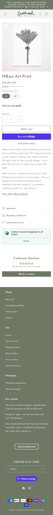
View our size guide (11, 105)
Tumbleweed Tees (22, 510)
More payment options (26, 143)
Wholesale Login (13, 389)
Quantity (5, 114)
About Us (9, 299)
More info (26, 241)
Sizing (8, 335)
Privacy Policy (11, 359)
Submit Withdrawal (26, 446)
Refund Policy (11, 353)
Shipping (5, 86)
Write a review (26, 273)
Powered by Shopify (37, 510)
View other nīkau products (15, 193)
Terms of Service (13, 365)
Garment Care (11, 341)
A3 (15, 95)
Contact (9, 317)
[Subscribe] (42, 469)
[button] (5, 14)
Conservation (11, 311)
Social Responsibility (14, 305)
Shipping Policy (12, 347)
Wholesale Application (15, 383)
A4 (6, 95)
